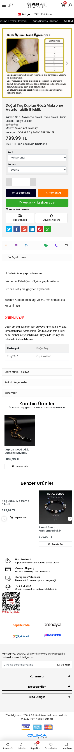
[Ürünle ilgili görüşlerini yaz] (27, 245)
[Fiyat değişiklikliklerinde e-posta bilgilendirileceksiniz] (46, 245)
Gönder (65, 664)
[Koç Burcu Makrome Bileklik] (18, 493)
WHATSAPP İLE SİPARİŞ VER (38, 202)
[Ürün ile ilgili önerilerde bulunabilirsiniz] (67, 245)
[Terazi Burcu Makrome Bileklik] (55, 507)
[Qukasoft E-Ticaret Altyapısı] (37, 736)
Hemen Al (54, 193)
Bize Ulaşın (37, 697)
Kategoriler (37, 687)
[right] (70, 519)
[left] (4, 519)
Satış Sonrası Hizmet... (44, 21)
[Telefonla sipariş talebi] (57, 245)
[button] (7, 63)
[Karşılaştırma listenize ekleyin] (37, 245)
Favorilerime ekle (19, 209)
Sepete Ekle (22, 193)
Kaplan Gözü (43, 356)
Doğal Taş (42, 348)
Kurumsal (37, 676)
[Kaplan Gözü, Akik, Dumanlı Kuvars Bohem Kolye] (19, 430)
